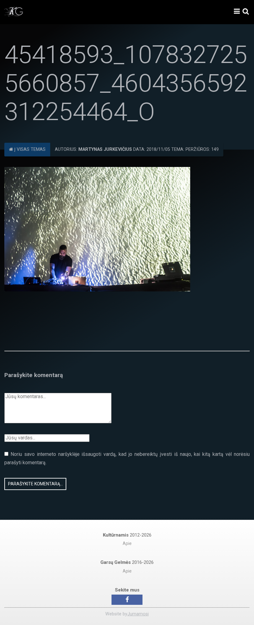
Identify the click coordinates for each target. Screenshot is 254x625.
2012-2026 (127, 535)
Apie (127, 543)
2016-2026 (127, 562)
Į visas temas (29, 149)
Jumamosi (138, 614)
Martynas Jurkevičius (105, 149)
